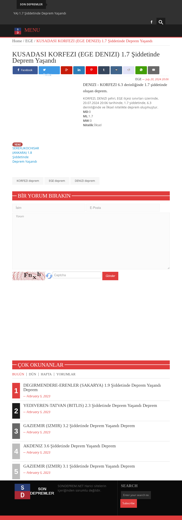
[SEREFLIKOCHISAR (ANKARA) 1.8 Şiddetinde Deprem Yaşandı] (26, 153)
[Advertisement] (48, 111)
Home (17, 41)
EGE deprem (57, 181)
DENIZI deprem (85, 181)
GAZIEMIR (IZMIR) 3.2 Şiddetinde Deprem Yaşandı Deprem (79, 425)
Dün (32, 374)
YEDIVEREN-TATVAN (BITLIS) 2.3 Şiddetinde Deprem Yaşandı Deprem (90, 405)
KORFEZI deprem (28, 181)
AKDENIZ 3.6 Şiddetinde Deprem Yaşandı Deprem (69, 445)
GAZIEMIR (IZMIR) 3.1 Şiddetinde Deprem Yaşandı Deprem (79, 466)
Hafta (46, 374)
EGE (29, 41)
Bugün (18, 374)
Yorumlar (65, 374)
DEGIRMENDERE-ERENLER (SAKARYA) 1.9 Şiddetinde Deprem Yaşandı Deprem (92, 387)
